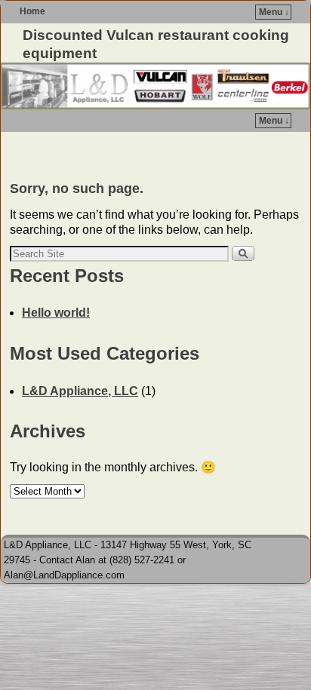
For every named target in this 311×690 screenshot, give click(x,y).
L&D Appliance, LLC (80, 391)
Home (32, 11)
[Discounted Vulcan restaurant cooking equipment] (155, 86)
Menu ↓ (274, 12)
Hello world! (56, 312)
